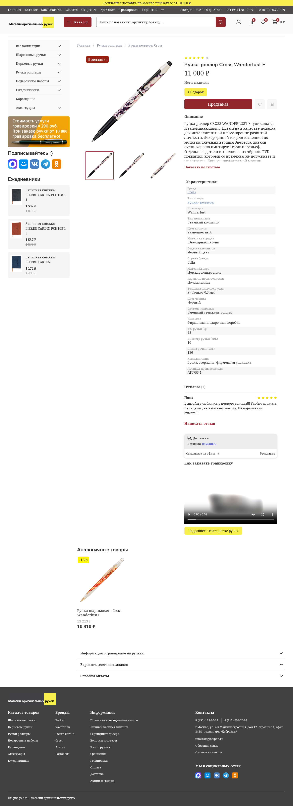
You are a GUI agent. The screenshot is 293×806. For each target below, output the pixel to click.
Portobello (62, 754)
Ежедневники (27, 90)
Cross (192, 192)
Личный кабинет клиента (109, 727)
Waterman (62, 727)
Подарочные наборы (32, 81)
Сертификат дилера (104, 734)
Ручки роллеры (109, 45)
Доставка (108, 10)
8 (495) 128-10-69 (240, 10)
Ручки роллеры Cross (145, 45)
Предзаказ (218, 104)
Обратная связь (206, 745)
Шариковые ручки (31, 55)
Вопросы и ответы (103, 740)
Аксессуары (25, 107)
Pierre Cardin (64, 734)
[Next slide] (171, 101)
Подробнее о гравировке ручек (213, 531)
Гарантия (149, 10)
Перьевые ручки (29, 63)
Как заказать (51, 10)
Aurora (60, 747)
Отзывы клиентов (208, 752)
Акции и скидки (102, 781)
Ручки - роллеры (201, 202)
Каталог (31, 10)
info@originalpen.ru (209, 739)
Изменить (209, 444)
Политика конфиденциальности (114, 720)
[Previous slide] (91, 101)
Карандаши (25, 99)
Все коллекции (28, 46)
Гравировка (129, 10)
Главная (14, 10)
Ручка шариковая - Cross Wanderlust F (99, 612)
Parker (60, 720)
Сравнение (98, 754)
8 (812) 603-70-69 (272, 10)
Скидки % (89, 10)
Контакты (204, 712)
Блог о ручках (100, 747)
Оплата (72, 10)
